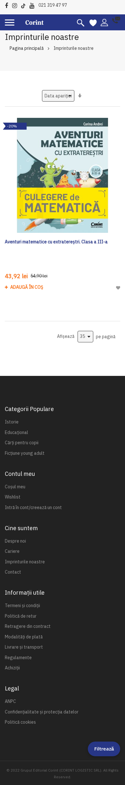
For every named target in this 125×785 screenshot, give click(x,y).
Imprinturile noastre (25, 562)
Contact (13, 572)
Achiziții (12, 668)
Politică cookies (20, 722)
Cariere (12, 551)
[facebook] (8, 4)
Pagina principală (27, 48)
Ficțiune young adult (25, 453)
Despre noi (15, 541)
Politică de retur (21, 616)
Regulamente (18, 657)
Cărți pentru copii (21, 443)
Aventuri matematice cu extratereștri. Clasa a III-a (56, 242)
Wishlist (13, 497)
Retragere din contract (28, 626)
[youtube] (33, 4)
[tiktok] (25, 4)
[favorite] (93, 22)
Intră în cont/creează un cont (33, 507)
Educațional (16, 432)
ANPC (10, 701)
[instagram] (16, 4)
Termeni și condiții (22, 605)
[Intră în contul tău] (104, 22)
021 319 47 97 (52, 5)
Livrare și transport (24, 647)
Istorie (12, 422)
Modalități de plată (24, 637)
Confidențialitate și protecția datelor (42, 712)
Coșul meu (15, 487)
